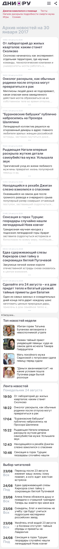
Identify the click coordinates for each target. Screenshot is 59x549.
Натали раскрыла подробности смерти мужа (28, 14)
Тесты (44, 10)
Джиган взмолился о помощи (20, 10)
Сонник (16, 17)
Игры (6, 17)
